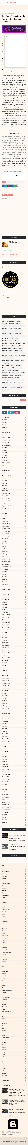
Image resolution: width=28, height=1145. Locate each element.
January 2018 (14, 678)
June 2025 (14, 452)
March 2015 (14, 764)
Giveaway (18, 343)
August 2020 (14, 599)
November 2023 (14, 501)
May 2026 (14, 425)
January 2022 (14, 556)
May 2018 (14, 668)
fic (22, 382)
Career (10, 328)
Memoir (8, 353)
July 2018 (14, 663)
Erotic (11, 338)
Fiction (16, 340)
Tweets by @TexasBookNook (9, 254)
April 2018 (14, 670)
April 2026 (14, 427)
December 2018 (14, 650)
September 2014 (14, 779)
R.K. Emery (5, 21)
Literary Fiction (18, 350)
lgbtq (19, 385)
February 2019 (14, 645)
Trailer (11, 375)
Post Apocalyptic (6, 362)
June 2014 (14, 787)
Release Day (19, 365)
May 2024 (14, 485)
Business (4, 328)
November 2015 (14, 744)
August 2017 (14, 690)
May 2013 (14, 820)
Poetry (22, 360)
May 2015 (14, 759)
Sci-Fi (3, 370)
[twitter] (11, 412)
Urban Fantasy (18, 375)
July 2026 (14, 420)
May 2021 (14, 577)
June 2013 (14, 817)
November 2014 (14, 774)
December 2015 (14, 741)
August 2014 (14, 782)
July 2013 (14, 815)
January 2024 (14, 496)
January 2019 (14, 647)
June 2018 (14, 665)
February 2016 (14, 736)
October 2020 (14, 594)
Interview (4, 350)
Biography (11, 323)
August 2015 (14, 751)
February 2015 (14, 766)
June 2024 (14, 483)
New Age (11, 355)
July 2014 (14, 784)
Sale (21, 367)
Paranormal (11, 358)
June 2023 (14, 513)
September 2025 (14, 445)
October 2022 (14, 533)
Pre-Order (14, 362)
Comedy (10, 333)
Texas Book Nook (14, 3)
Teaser (17, 372)
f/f (19, 382)
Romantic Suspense (13, 367)
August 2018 (14, 660)
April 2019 (14, 640)
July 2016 (14, 723)
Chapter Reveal (17, 328)
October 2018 (14, 655)
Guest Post (14, 345)
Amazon (14, 178)
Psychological (5, 365)
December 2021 (14, 559)
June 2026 (14, 422)
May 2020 (14, 607)
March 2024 (14, 490)
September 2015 (14, 749)
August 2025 (14, 447)
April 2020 (14, 609)
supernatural (5, 387)
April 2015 (14, 761)
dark (15, 382)
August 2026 (14, 417)
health (3, 385)
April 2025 (14, 458)
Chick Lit (4, 331)
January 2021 (14, 587)
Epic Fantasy (5, 338)
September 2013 (14, 809)
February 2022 (14, 554)
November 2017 (14, 683)
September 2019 (14, 627)
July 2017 (14, 693)
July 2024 (14, 480)
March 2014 (14, 794)
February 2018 (14, 675)
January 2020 (14, 617)
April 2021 (14, 579)
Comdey (4, 333)
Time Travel (5, 375)
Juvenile (11, 350)
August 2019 (14, 630)
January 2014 (14, 799)
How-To (15, 348)
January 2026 (14, 435)
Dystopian (22, 336)
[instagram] (17, 412)
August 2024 (14, 478)
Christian (20, 331)
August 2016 (14, 721)
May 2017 (14, 698)
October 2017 (14, 685)
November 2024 (14, 470)
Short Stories (16, 370)
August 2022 (14, 539)
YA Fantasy (14, 380)
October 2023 (14, 503)
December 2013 (14, 802)
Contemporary (17, 333)
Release (12, 365)
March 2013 (14, 825)
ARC (3, 321)
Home (3, 12)
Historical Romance (7, 348)
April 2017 (14, 701)
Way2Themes (15, 1141)
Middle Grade (15, 353)
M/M (3, 353)
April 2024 (14, 488)
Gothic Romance (6, 345)
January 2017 (14, 708)
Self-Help (9, 370)
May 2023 (14, 516)
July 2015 (14, 754)
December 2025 (14, 437)
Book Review (16, 326)
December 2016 (14, 711)
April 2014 (14, 792)
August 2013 (14, 812)
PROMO (4, 358)
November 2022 (14, 531)
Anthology (18, 321)
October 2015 (14, 746)
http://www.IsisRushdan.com (16, 171)
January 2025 (14, 465)
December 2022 (14, 528)
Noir (16, 355)
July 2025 (14, 450)
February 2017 (14, 706)
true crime (12, 387)
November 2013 (14, 804)
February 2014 (14, 797)
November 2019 (14, 622)
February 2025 (14, 463)
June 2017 (14, 696)
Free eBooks (5, 343)
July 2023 (14, 511)
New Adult (4, 355)
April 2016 (14, 731)
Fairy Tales (5, 340)
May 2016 (14, 728)
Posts (5, 296)
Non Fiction (22, 355)
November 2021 (14, 561)
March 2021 (14, 582)
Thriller (23, 372)
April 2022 (14, 549)
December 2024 (14, 468)
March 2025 (14, 460)
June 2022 (14, 544)
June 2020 (14, 604)
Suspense (11, 372)
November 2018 (14, 652)
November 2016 (14, 713)
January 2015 (14, 769)
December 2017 (14, 680)
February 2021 (14, 584)
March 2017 (14, 703)
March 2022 (14, 551)
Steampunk (4, 372)
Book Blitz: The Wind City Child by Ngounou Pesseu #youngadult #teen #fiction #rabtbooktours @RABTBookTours (17, 847)
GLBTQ (12, 343)
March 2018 (14, 673)
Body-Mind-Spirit (6, 326)
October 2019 (14, 625)
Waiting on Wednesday (7, 377)
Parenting (17, 360)
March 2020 (14, 612)
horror (8, 385)
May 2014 (14, 789)
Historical (21, 345)
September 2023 (14, 506)
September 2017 (14, 688)
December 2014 (14, 771)
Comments (7, 297)
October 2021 (14, 564)
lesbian (14, 385)
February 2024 (14, 493)
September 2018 (14, 658)
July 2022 (14, 541)
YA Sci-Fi (21, 380)
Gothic (23, 343)
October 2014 (14, 777)
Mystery (22, 353)
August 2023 (14, 508)
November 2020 (14, 592)
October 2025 (14, 442)
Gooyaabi (14, 1142)
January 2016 (14, 739)
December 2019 (14, 620)
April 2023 (14, 518)
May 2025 (14, 455)
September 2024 (14, 475)
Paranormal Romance (10, 12)
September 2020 (14, 597)
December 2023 (14, 498)
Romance (4, 367)
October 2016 (14, 716)
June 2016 (14, 726)
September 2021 (14, 566)
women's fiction (20, 387)
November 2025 (14, 440)
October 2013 (14, 807)
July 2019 (14, 632)
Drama (16, 336)
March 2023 (14, 521)
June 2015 (14, 756)
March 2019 (14, 642)
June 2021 (14, 574)
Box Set (22, 326)
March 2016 (14, 734)
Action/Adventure (10, 321)
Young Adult (5, 382)
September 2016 (14, 718)
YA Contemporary (6, 380)
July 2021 (14, 571)
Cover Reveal (5, 336)
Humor (21, 348)
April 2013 (14, 822)
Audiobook (4, 323)
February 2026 (14, 432)
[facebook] (4, 412)
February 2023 (14, 523)
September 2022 (14, 536)
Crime (11, 336)
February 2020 (14, 615)
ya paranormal (5, 389)
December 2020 (14, 589)
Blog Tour (9, 182)
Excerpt (16, 338)
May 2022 (14, 546)
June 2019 (14, 635)
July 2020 (14, 602)
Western (17, 377)
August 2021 (14, 569)
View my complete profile (14, 244)
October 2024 (14, 473)
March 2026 (14, 430)
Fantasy (11, 340)
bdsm (11, 382)
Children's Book (12, 331)
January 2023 (14, 526)
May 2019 (14, 637)
